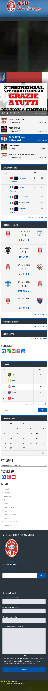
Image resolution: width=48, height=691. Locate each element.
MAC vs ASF (24, 291)
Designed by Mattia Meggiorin (12, 683)
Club (9, 369)
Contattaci (8, 525)
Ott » (43, 453)
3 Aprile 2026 (24, 248)
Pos (4, 369)
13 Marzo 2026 (24, 299)
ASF (13, 387)
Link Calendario (10, 514)
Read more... (42, 122)
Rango (5, 173)
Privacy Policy (7, 567)
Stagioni (7, 493)
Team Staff (8, 511)
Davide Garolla (24, 203)
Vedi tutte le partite (39, 314)
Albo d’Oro (8, 496)
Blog (6, 500)
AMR (14, 381)
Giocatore (14, 173)
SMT (14, 398)
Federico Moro (24, 197)
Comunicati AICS (10, 522)
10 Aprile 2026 (24, 231)
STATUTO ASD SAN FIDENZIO (14, 562)
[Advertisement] (24, 46)
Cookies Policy (8, 569)
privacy (34, 661)
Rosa (6, 503)
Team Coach (9, 507)
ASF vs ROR (24, 308)
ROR (14, 392)
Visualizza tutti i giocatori (37, 217)
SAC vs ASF (24, 257)
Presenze (42, 173)
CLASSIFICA (9, 518)
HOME (6, 489)
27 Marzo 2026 (24, 265)
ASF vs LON (24, 240)
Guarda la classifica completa (36, 404)
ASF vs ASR (24, 274)
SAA (14, 375)
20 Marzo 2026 (24, 282)
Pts (40, 369)
